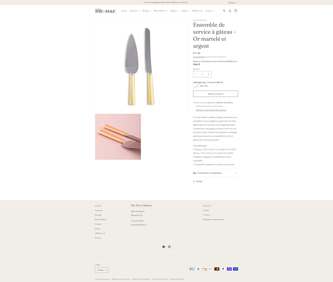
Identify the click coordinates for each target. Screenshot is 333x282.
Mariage (98, 215)
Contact (98, 238)
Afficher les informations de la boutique (211, 110)
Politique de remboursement (213, 219)
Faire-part (99, 210)
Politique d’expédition (177, 279)
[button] (134, 10)
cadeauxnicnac (104, 279)
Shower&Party (100, 219)
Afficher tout (100, 233)
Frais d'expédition (199, 57)
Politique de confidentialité (141, 279)
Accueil (98, 205)
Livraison (206, 215)
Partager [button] (199, 181)
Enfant (97, 228)
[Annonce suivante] (194, 2)
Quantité (196, 69)
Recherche (207, 205)
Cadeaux (98, 224)
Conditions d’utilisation (160, 279)
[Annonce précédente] (139, 2)
